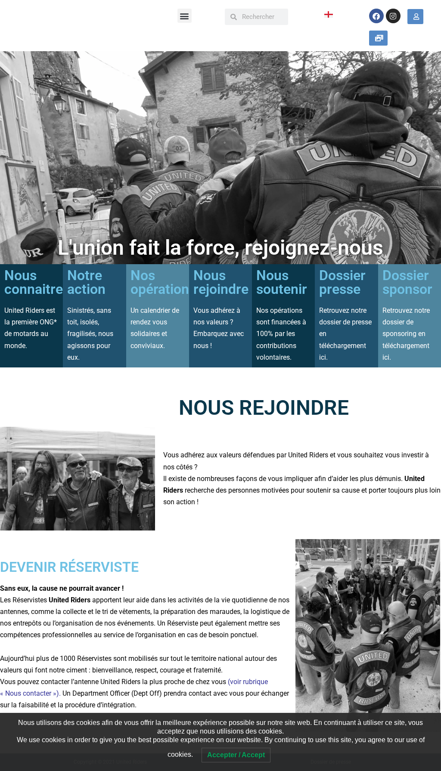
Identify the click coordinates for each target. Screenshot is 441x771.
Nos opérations (163, 282)
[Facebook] (376, 16)
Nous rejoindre (220, 282)
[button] (184, 16)
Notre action (86, 282)
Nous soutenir (281, 282)
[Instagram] (393, 16)
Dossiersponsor (407, 282)
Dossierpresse (342, 282)
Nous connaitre (33, 282)
